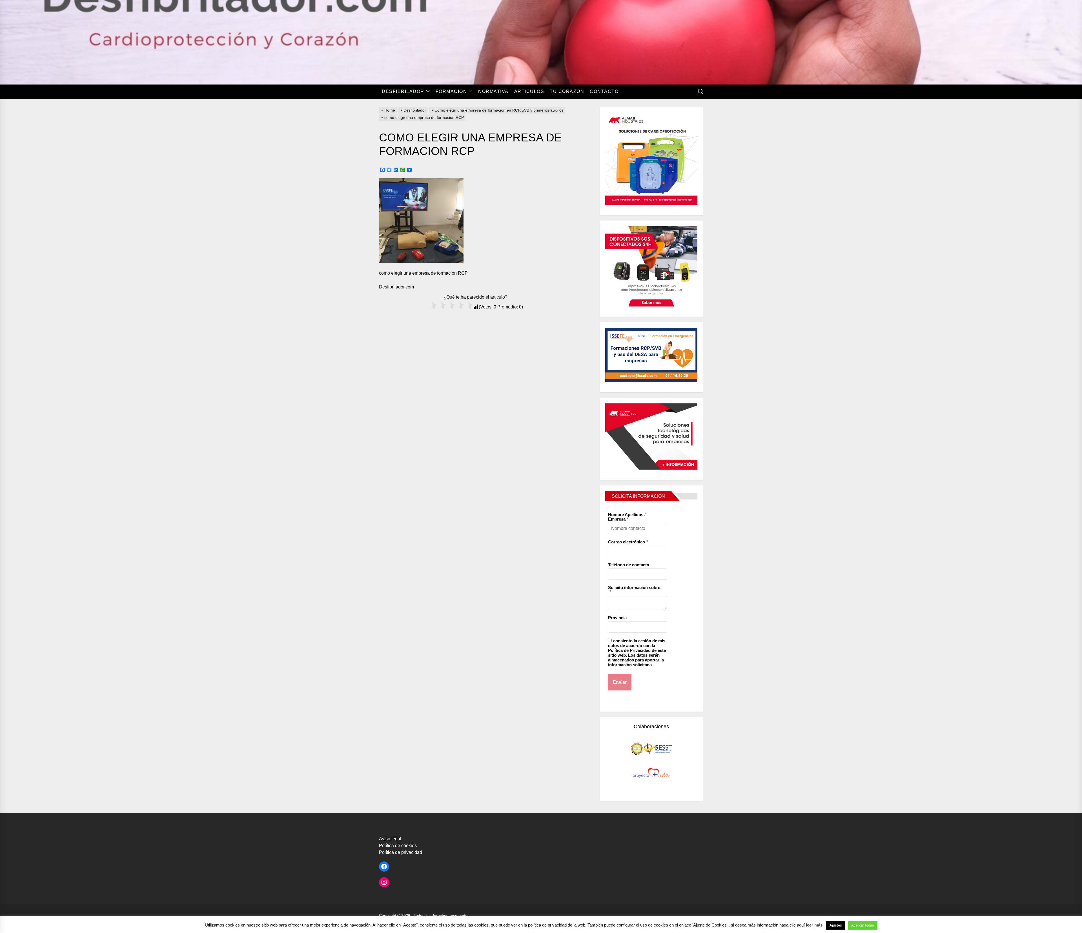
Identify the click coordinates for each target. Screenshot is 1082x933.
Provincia (617, 617)
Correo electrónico (626, 541)
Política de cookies (398, 845)
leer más (814, 925)
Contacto (604, 91)
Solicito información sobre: (635, 587)
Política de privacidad (400, 852)
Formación (451, 91)
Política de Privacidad (629, 650)
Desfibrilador (403, 91)
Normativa (493, 91)
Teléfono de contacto (628, 564)
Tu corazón (567, 91)
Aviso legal (390, 838)
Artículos (529, 91)
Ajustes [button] (836, 925)
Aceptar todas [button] (862, 925)
